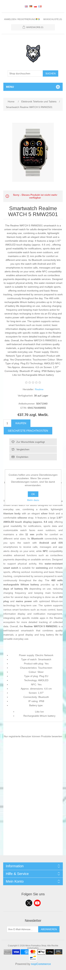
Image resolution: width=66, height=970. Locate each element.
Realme (39, 389)
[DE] (31, 6)
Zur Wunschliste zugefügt (30, 442)
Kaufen (20, 423)
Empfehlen (22, 456)
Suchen (50, 73)
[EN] (26, 6)
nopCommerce (41, 964)
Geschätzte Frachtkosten (28, 430)
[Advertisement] (33, 822)
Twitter (29, 903)
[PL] (35, 6)
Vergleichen (22, 449)
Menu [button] (10, 86)
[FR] (40, 6)
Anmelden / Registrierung (20, 19)
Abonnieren (49, 929)
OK (33, 494)
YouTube (37, 903)
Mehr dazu (33, 500)
